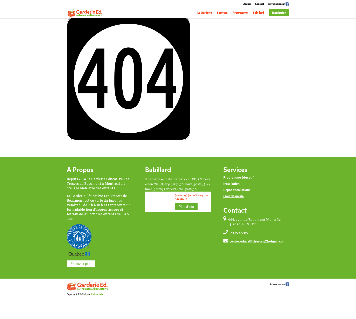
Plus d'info (186, 206)
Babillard (258, 12)
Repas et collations (236, 190)
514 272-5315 (239, 233)
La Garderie (204, 12)
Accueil (247, 4)
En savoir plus (80, 264)
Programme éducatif (238, 177)
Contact (259, 4)
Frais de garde (233, 196)
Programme (240, 12)
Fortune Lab (97, 294)
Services (222, 12)
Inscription (279, 12)
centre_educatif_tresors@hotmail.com (258, 241)
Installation (231, 184)
